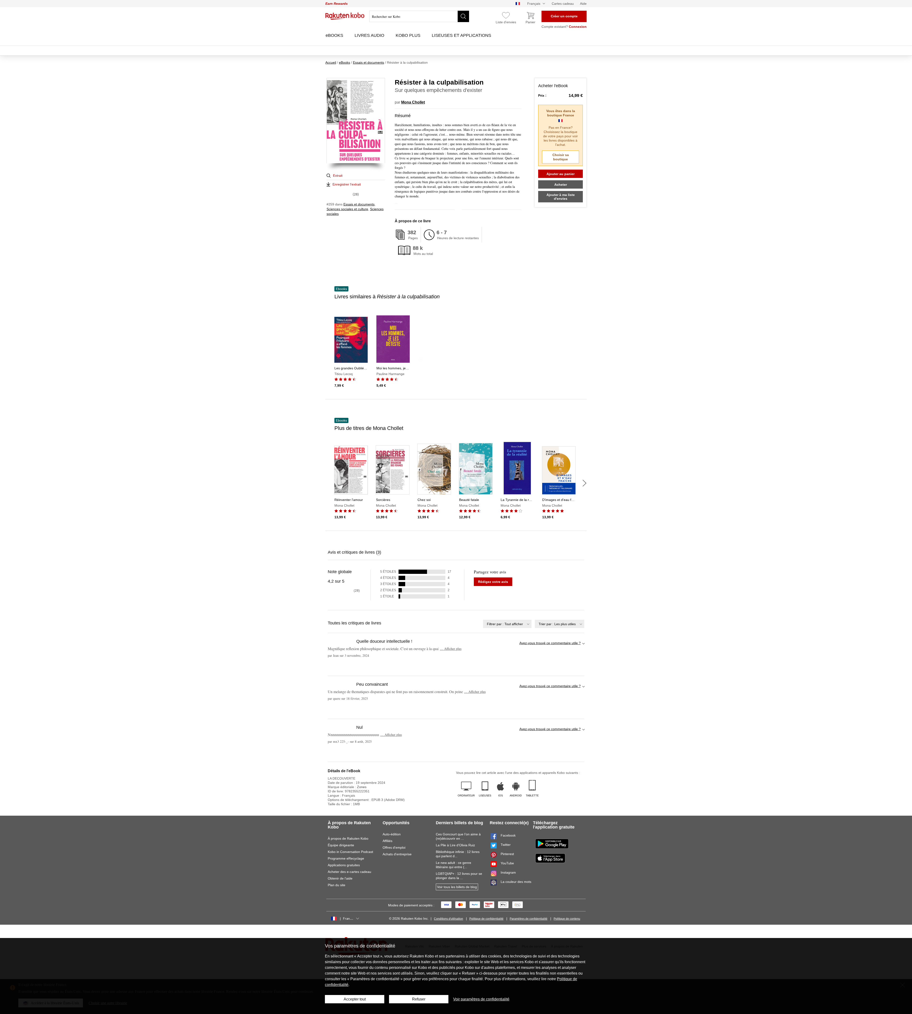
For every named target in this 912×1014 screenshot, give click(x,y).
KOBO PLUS (409, 35)
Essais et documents (359, 204)
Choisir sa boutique (560, 157)
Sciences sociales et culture (347, 209)
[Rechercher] (463, 16)
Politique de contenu (567, 918)
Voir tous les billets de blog (457, 887)
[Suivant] (584, 483)
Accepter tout (355, 999)
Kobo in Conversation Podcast (350, 852)
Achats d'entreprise (397, 854)
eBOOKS (335, 35)
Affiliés (387, 841)
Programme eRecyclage (346, 858)
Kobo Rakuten (345, 16)
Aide (583, 3)
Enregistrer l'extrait (346, 184)
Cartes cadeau (563, 3)
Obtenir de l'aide (340, 878)
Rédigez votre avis (493, 582)
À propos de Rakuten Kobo (348, 838)
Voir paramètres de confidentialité (481, 999)
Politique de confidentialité (486, 918)
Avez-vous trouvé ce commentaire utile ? (550, 643)
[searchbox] (419, 16)
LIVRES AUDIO (370, 35)
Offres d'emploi (394, 847)
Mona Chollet (413, 102)
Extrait (337, 175)
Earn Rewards (336, 3)
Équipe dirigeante (341, 845)
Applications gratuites (344, 865)
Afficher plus (450, 648)
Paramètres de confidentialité (528, 918)
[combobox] (507, 624)
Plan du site (336, 885)
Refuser (418, 999)
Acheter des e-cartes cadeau (349, 872)
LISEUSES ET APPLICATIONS (462, 35)
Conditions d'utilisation (448, 918)
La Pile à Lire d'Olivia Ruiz (455, 845)
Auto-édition (392, 834)
